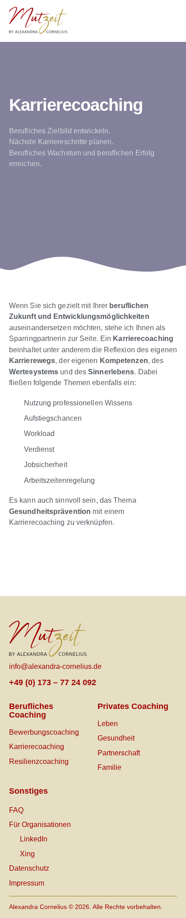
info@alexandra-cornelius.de (55, 666)
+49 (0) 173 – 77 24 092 (52, 682)
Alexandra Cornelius (38, 906)
